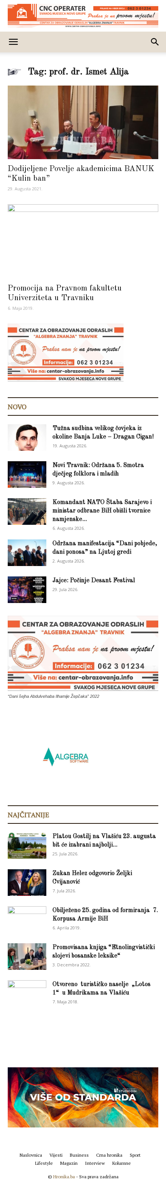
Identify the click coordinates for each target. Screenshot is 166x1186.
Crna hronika (109, 1155)
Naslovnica (31, 1155)
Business (79, 1155)
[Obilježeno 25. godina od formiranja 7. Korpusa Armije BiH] (27, 919)
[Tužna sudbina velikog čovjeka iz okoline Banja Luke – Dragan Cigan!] (27, 437)
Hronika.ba (64, 1176)
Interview (95, 1163)
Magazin (69, 1163)
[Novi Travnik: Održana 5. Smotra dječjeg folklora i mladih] (27, 474)
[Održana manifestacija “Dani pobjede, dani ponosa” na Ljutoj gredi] (27, 552)
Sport (135, 1155)
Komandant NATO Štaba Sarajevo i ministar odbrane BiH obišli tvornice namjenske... (102, 510)
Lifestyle (44, 1163)
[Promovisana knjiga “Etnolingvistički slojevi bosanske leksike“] (27, 956)
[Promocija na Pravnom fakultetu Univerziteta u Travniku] (83, 241)
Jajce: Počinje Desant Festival (94, 581)
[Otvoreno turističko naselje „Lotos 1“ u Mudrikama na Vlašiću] (27, 993)
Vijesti (56, 1155)
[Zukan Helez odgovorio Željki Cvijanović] (27, 882)
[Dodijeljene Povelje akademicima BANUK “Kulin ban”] (83, 122)
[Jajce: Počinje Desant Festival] (27, 589)
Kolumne (121, 1163)
